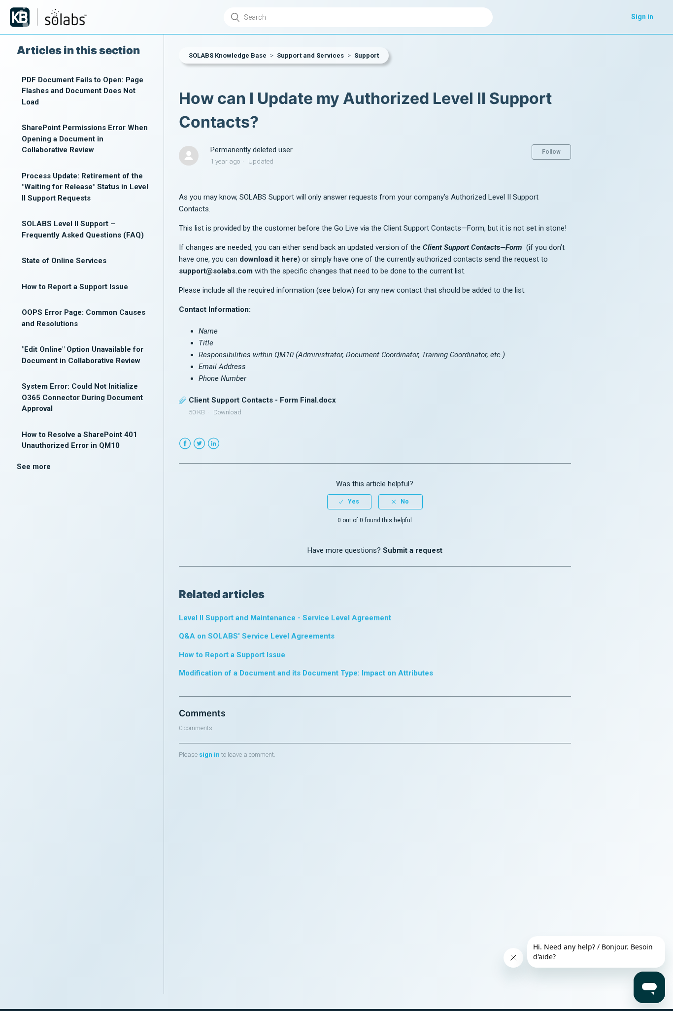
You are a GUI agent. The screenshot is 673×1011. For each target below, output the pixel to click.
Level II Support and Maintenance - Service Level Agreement (285, 617)
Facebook (185, 444)
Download (227, 412)
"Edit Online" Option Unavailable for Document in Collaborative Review (82, 355)
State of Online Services (64, 261)
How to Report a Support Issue (75, 286)
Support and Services (310, 55)
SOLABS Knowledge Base (228, 55)
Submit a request (412, 550)
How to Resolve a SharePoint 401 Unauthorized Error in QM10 (79, 440)
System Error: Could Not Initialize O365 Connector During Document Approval (82, 397)
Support (366, 55)
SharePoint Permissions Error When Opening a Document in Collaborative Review (85, 139)
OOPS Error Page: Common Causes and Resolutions (83, 318)
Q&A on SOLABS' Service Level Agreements (257, 636)
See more (34, 466)
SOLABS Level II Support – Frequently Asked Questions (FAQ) (83, 230)
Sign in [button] (642, 17)
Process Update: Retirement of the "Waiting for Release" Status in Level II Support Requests (85, 186)
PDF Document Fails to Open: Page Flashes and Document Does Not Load (82, 90)
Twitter (199, 444)
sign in (209, 754)
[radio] (349, 501)
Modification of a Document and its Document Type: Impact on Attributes (306, 673)
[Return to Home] (20, 17)
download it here (268, 259)
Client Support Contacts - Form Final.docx (262, 400)
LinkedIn (213, 444)
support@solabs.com (216, 271)
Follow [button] (551, 151)
